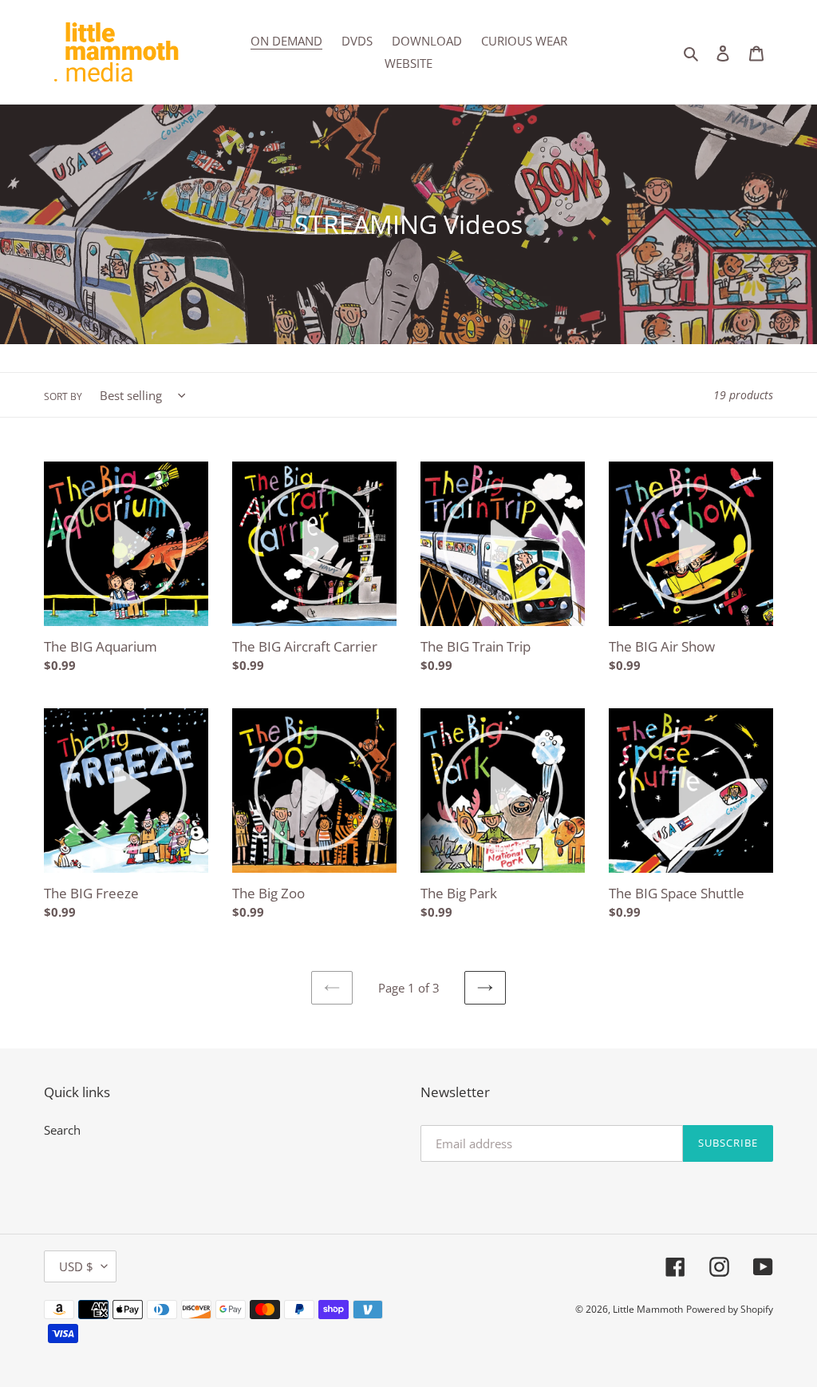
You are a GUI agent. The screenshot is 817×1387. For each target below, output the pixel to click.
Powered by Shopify (729, 1309)
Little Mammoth (648, 1309)
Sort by (63, 396)
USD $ (76, 1266)
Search (62, 1130)
